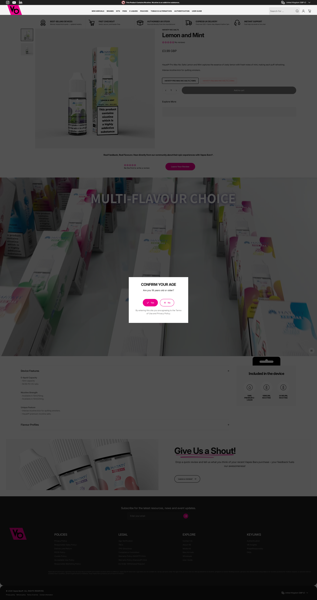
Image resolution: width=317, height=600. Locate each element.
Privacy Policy (163, 313)
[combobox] (296, 2)
